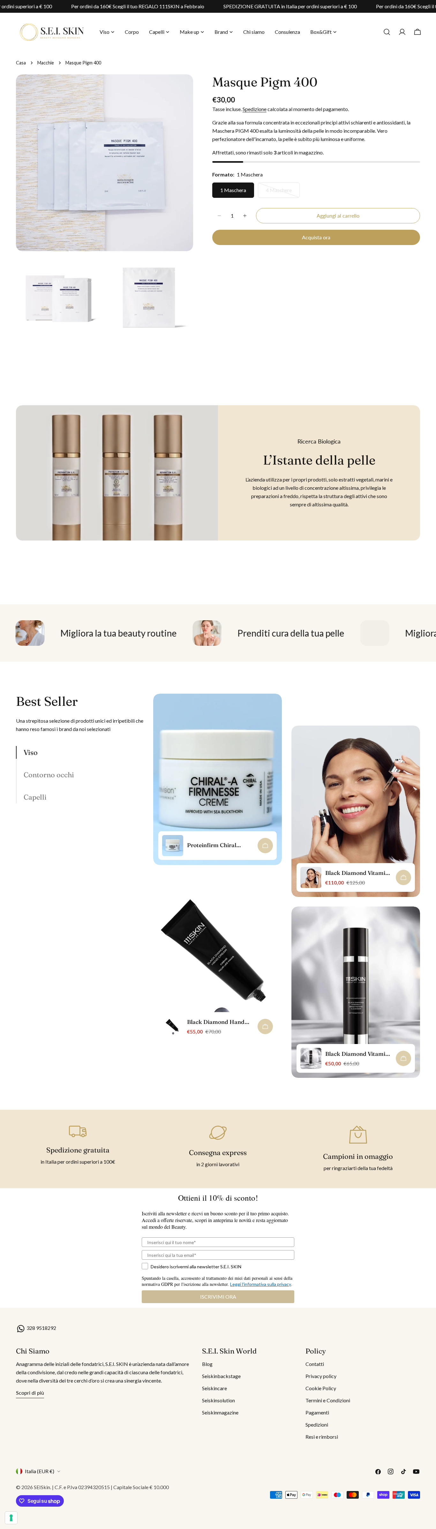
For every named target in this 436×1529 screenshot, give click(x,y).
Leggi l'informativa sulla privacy (260, 1284)
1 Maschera (233, 190)
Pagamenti (317, 1412)
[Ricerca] (386, 32)
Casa (21, 62)
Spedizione (255, 109)
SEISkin (42, 1487)
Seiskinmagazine (220, 1412)
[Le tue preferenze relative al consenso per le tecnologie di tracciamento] (11, 1518)
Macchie (45, 62)
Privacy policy (320, 1376)
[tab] (80, 752)
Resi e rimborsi (321, 1437)
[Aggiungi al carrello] (265, 845)
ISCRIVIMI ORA (218, 1297)
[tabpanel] (286, 890)
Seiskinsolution (218, 1400)
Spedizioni (316, 1424)
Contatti (314, 1364)
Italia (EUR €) (39, 1471)
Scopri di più (30, 1393)
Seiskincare (214, 1388)
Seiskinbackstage (221, 1376)
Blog (207, 1364)
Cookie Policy (320, 1388)
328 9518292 (41, 1328)
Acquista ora (316, 237)
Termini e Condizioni (327, 1400)
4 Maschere (283, 192)
